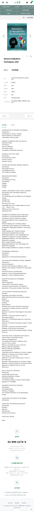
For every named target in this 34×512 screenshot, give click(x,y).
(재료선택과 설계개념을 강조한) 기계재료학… (17, 492)
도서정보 (4, 125)
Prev (4, 36)
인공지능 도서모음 (25, 13)
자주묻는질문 (25, 10)
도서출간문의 (8, 10)
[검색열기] (7, 2)
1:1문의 (8, 13)
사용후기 (13, 125)
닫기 (17, 509)
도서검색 (17, 7)
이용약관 (24, 503)
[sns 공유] (30, 56)
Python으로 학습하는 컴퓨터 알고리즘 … (16, 495)
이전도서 (4, 116)
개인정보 (17, 503)
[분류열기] (3, 2)
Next (30, 36)
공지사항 (17, 488)
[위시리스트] (27, 56)
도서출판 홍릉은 (6, 7)
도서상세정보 (30, 17)
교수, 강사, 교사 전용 (28, 7)
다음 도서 (29, 116)
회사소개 (10, 503)
